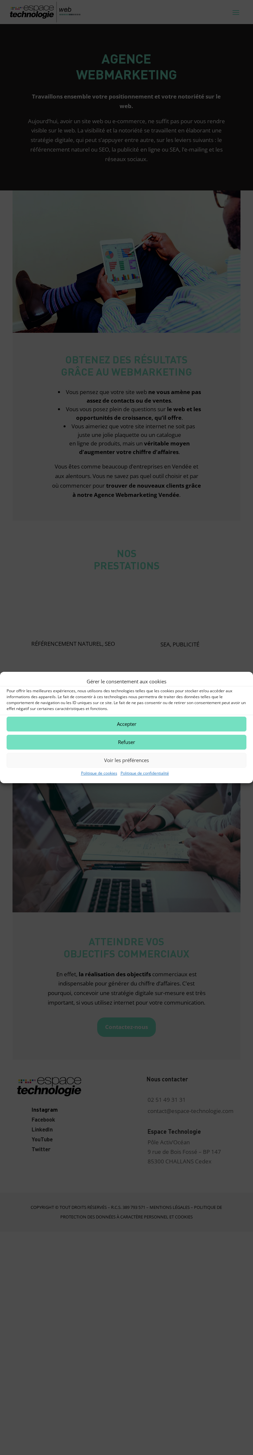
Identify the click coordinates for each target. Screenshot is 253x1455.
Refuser (126, 742)
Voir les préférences (126, 760)
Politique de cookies (99, 773)
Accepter (126, 724)
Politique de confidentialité (145, 773)
